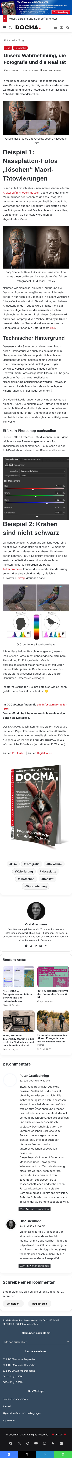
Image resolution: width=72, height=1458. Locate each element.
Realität (48, 879)
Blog (21, 40)
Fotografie (20, 48)
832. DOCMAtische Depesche (19, 1370)
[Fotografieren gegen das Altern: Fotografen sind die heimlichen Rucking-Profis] (53, 1021)
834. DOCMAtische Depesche (19, 1359)
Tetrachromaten (13, 569)
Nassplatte (49, 871)
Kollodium (55, 864)
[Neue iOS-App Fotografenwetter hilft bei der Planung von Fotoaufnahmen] (19, 977)
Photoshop (27, 879)
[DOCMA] (28, 27)
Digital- (41, 753)
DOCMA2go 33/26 (13, 1382)
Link (52, 327)
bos (50, 753)
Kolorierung (25, 871)
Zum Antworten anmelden (34, 1209)
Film (14, 864)
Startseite (11, 40)
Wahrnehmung (36, 886)
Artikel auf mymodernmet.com (21, 192)
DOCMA (59, 1434)
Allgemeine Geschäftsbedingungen (22, 1413)
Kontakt (7, 1406)
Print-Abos (19, 753)
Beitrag (20, 578)
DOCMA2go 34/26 (13, 1376)
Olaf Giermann (13, 70)
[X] (31, 946)
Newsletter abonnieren (15, 1399)
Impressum (9, 1420)
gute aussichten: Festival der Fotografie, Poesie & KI (52, 994)
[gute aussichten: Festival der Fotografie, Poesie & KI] (53, 976)
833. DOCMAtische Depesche (19, 1365)
